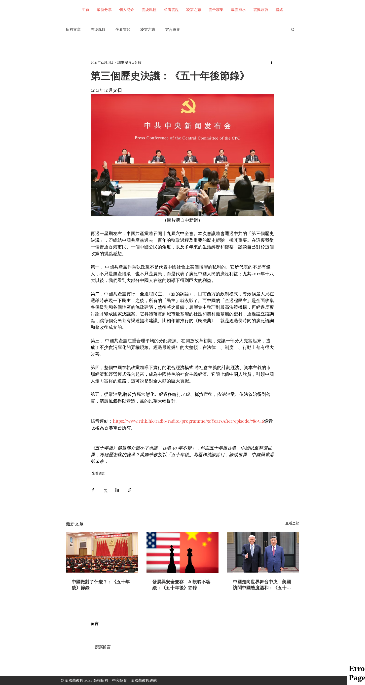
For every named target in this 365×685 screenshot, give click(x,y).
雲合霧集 (172, 29)
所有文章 (73, 29)
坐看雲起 (122, 29)
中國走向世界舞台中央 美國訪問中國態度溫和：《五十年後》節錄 (262, 585)
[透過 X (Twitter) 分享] (105, 490)
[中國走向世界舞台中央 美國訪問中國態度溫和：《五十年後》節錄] (263, 552)
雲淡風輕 (98, 29)
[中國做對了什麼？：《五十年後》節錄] (102, 552)
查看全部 (292, 523)
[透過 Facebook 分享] (93, 490)
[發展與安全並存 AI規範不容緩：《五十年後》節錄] (182, 552)
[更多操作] (271, 62)
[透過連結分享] (129, 490)
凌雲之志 (147, 29)
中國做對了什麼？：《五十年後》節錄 (101, 584)
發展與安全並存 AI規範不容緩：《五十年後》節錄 (181, 584)
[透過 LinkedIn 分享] (117, 490)
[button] (293, 29)
